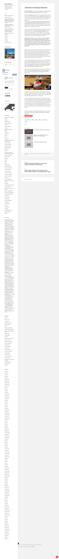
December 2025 (7, 382)
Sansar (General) (7, 164)
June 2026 (6, 374)
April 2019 (6, 503)
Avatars (11, 228)
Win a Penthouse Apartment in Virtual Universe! (42, 129)
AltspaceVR (7, 225)
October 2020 (7, 474)
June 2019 (6, 500)
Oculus (13, 264)
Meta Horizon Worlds (8, 144)
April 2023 (6, 426)
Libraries (10, 256)
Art (7, 226)
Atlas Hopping (8, 227)
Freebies (8, 248)
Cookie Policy (32, 546)
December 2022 (7, 432)
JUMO (12, 255)
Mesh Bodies (11, 259)
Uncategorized (7, 206)
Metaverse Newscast (8, 147)
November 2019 (7, 492)
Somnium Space (7, 197)
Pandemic (7, 267)
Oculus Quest (7, 265)
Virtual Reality (8, 304)
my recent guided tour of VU (32, 14)
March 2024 (6, 408)
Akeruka (7, 224)
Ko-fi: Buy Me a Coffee (8, 42)
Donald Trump (11, 240)
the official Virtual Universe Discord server (36, 53)
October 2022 (7, 435)
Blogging (11, 231)
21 (8, 108)
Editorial (6, 135)
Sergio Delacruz (7, 348)
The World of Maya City (8, 356)
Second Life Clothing (10, 277)
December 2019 (7, 490)
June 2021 (6, 461)
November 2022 (7, 434)
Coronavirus (7, 237)
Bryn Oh (6, 318)
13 (6, 107)
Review (6, 161)
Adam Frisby (6, 222)
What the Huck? (7, 363)
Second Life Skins (11, 288)
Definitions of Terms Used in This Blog (9, 34)
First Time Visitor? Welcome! (9, 15)
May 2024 (6, 405)
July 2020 (6, 479)
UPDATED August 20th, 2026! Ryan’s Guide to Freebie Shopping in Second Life (9, 30)
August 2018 (6, 516)
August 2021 (6, 458)
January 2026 (7, 381)
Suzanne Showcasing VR (8, 351)
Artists (5, 227)
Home (6, 13)
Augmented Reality (8, 126)
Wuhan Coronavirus (8, 310)
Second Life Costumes (7, 278)
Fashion (7, 247)
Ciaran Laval (7, 321)
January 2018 (7, 527)
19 (5, 108)
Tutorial (6, 205)
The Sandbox (7, 202)
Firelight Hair (12, 247)
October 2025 (7, 385)
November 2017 (7, 530)
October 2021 (7, 455)
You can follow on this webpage (39, 30)
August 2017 (6, 535)
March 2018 (6, 524)
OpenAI (13, 265)
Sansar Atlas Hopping (8, 166)
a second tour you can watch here (38, 71)
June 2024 (6, 403)
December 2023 (7, 413)
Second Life (6, 183)
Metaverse (9, 261)
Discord (5, 240)
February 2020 (7, 487)
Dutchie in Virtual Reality (8, 327)
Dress (11, 241)
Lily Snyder (6, 336)
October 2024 (7, 398)
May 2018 (6, 521)
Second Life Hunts (7, 282)
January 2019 (7, 508)
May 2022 (6, 443)
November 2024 (7, 397)
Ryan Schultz (8, 4)
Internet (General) (7, 142)
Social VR (8, 295)
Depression (11, 239)
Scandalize (6, 274)
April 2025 (6, 390)
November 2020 (7, 472)
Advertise (6, 37)
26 (5, 109)
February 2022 (7, 448)
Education (6, 244)
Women (10, 308)
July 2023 (6, 421)
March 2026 (6, 377)
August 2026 (6, 371)
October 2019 (7, 493)
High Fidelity (7, 253)
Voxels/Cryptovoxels (8, 211)
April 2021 (6, 464)
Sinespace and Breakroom (9, 190)
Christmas (6, 233)
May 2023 (6, 424)
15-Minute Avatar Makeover (11, 220)
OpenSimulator (8, 266)
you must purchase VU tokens (33, 63)
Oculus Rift (10, 265)
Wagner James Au (11, 307)
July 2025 (6, 387)
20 (6, 108)
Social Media (7, 195)
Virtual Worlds (10, 305)
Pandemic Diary (7, 156)
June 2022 (6, 442)
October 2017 (7, 532)
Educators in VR (9, 244)
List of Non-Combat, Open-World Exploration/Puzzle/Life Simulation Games (9, 25)
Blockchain (7, 231)
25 (13, 108)
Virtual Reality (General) (8, 210)
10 (12, 105)
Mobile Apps (8, 262)
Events (9, 245)
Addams (8, 222)
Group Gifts (11, 250)
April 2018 (6, 522)
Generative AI (7, 138)
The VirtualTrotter (7, 354)
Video (8, 302)
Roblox (6, 163)
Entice (5, 245)
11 (13, 105)
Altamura (10, 224)
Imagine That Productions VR (9, 329)
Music (5, 263)
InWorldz (11, 255)
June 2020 (6, 480)
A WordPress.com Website (29, 179)
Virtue (6, 306)
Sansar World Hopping (8, 179)
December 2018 (7, 509)
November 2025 (7, 384)
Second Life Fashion (8, 186)
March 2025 (6, 392)
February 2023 (7, 429)
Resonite (6, 159)
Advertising (9, 223)
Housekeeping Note (10, 254)
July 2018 (6, 517)
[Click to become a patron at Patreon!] (38, 116)
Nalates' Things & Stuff (8, 343)
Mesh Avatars (8, 259)
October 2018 (7, 513)
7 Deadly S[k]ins (7, 219)
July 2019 (6, 498)
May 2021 (6, 463)
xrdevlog (6, 365)
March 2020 (6, 485)
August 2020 (6, 477)
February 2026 (7, 379)
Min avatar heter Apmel (8, 341)
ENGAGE (12, 244)
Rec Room (6, 158)
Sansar (6, 272)
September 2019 (7, 495)
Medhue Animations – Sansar (9, 338)
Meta (9, 260)
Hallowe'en (7, 251)
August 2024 (6, 400)
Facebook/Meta (7, 246)
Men (8, 258)
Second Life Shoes (9, 287)
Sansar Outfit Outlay (8, 171)
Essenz (7, 245)
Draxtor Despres (7, 241)
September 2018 (7, 514)
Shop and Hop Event (7, 293)
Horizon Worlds (6, 254)
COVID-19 (11, 237)
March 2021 (6, 466)
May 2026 (6, 376)
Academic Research (11, 221)
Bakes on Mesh (9, 229)
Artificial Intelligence (8, 123)
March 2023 (6, 427)
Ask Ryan (6, 124)
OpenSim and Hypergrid (8, 155)
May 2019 (6, 501)
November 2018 (7, 511)
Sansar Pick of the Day (8, 172)
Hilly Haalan (11, 253)
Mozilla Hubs (7, 149)
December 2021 (7, 451)
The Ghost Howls (7, 352)
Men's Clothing (10, 258)
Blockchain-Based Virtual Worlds (41, 153)
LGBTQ (8, 256)
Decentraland (7, 133)
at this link (32, 61)
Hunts (6, 255)
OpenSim (6, 266)
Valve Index (6, 208)
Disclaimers (6, 35)
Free (6, 248)
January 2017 (7, 538)
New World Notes (7, 344)
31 (12, 109)
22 (9, 108)
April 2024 (6, 406)
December (12, 238)
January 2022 (7, 450)
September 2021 (7, 456)
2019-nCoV (6, 221)
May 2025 (6, 389)
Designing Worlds (7, 324)
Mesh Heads (6, 260)
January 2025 (7, 395)
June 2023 (6, 422)
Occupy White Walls (9, 264)
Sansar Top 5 (7, 177)
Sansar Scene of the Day (8, 174)
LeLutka (6, 256)
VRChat (6, 213)
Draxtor (6, 326)
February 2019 (7, 506)
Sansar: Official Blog (8, 346)
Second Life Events (10, 279)
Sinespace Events (11, 294)
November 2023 (7, 414)
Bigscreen (10, 230)
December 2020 (7, 471)
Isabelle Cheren (7, 333)
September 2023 (7, 418)
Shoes (13, 292)
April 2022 (6, 445)
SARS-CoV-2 (10, 273)
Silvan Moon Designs (11, 293)
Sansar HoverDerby (8, 169)
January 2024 (7, 411)
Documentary (8, 240)
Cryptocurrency (7, 238)
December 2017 (7, 529)
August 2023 (6, 419)
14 (8, 107)
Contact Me (6, 40)
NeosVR (6, 150)
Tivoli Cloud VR (7, 203)
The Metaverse (7, 198)
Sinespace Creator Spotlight (9, 192)
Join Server (14, 74)
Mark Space (10, 257)
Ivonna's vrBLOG (7, 335)
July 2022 (6, 440)
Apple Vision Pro (7, 121)
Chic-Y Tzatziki (7, 319)
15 (9, 107)
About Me (6, 39)
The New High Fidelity (8, 200)
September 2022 (7, 437)
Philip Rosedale (9, 268)
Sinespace (7, 294)
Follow (6, 87)
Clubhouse (6, 132)
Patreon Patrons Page (8, 17)
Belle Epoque (12, 229)
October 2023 (7, 416)
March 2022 (6, 447)
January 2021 (7, 469)
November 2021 (7, 453)
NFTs (10, 263)
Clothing (6, 234)
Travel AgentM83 (7, 357)
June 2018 (6, 519)
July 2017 (6, 537)
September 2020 (7, 476)
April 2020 (6, 484)
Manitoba (7, 257)
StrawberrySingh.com (8, 349)
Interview (8, 255)
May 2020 (6, 482)
